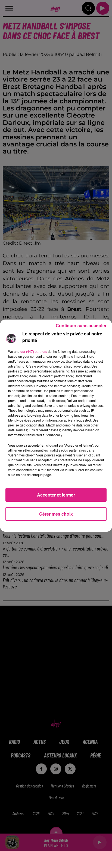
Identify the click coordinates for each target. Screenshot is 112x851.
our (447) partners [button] (33, 351)
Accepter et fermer (56, 495)
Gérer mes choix (56, 514)
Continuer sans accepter (81, 325)
